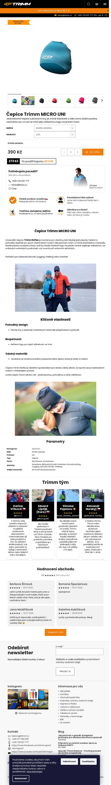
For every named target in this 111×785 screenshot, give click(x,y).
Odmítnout (69, 761)
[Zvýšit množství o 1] (77, 152)
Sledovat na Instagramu (30, 713)
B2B (61, 719)
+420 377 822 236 (20, 739)
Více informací (34, 771)
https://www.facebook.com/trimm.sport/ (31, 745)
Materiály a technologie (71, 716)
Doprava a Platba (68, 703)
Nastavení (21, 778)
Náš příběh (65, 691)
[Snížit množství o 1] (64, 152)
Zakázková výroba (68, 713)
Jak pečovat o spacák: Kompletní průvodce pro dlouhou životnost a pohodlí (80, 736)
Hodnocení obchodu (55, 569)
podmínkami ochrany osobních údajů (77, 661)
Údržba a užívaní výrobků (72, 710)
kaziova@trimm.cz (20, 736)
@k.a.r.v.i (18, 515)
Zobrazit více (55, 632)
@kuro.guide (43, 518)
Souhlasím (88, 761)
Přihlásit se (65, 671)
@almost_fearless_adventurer (68, 515)
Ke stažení (65, 722)
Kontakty (64, 694)
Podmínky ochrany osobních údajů (76, 700)
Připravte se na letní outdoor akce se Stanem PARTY (77, 744)
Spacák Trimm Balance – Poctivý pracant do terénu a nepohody (79, 752)
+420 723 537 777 (20, 742)
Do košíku (95, 152)
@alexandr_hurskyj (93, 515)
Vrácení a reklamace (70, 707)
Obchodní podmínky (70, 697)
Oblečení (36, 448)
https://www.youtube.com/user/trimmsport (32, 753)
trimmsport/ (18, 748)
